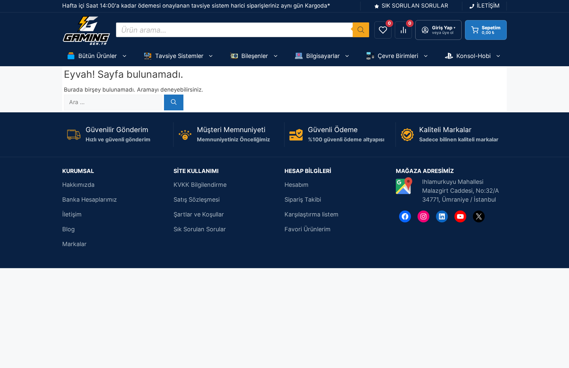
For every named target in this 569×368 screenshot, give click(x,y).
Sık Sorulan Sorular (200, 229)
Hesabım (296, 184)
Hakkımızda (78, 184)
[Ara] (173, 102)
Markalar (74, 244)
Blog (68, 229)
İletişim (72, 214)
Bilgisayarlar (323, 55)
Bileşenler (254, 55)
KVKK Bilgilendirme (200, 184)
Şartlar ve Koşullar (199, 214)
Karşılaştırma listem (311, 214)
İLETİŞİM (488, 5)
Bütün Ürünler (97, 55)
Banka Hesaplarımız (89, 199)
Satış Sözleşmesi (197, 199)
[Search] (361, 29)
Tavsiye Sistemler (179, 55)
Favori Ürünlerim (307, 229)
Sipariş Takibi (302, 199)
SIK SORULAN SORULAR (415, 5)
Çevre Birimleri (398, 55)
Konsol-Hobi (473, 55)
